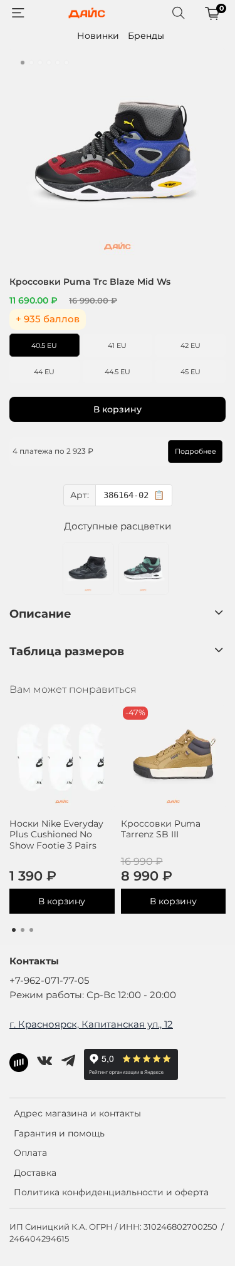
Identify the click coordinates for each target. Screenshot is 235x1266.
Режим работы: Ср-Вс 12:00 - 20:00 (92, 995)
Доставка (35, 1172)
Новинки (98, 35)
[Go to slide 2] (31, 62)
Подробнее (195, 451)
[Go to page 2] (22, 930)
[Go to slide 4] (49, 62)
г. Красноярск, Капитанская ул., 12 (91, 1024)
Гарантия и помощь (59, 1133)
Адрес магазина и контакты (77, 1113)
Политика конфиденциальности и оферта (111, 1192)
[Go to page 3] (31, 930)
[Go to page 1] (14, 930)
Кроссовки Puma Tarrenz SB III (161, 829)
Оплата (30, 1152)
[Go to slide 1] (22, 62)
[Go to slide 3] (40, 62)
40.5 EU (44, 345)
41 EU (117, 345)
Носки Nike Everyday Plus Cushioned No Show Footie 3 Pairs (56, 834)
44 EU (44, 371)
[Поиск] (178, 13)
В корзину (61, 901)
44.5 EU (117, 371)
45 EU (190, 371)
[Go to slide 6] (66, 62)
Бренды (146, 35)
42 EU (190, 345)
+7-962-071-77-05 (49, 980)
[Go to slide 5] (58, 62)
